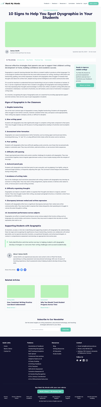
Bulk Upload (32, 354)
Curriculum (71, 3)
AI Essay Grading (33, 361)
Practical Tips (39, 60)
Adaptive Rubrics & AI (35, 359)
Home (5, 346)
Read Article (11, 307)
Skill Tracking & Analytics (36, 351)
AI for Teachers (33, 366)
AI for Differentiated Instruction (38, 379)
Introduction (21, 60)
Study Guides (57, 354)
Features (54, 3)
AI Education (57, 351)
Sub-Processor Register (56, 397)
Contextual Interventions (36, 356)
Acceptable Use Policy (79, 397)
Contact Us (79, 3)
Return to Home (85, 85)
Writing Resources (58, 348)
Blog (54, 346)
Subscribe (65, 329)
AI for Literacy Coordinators (37, 376)
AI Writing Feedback (34, 364)
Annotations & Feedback (36, 346)
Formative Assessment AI (36, 371)
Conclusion (48, 60)
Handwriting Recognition (36, 348)
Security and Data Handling (92, 397)
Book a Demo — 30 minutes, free (50, 391)
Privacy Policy (6, 397)
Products (46, 3)
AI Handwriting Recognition (36, 374)
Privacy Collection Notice (16, 397)
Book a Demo (93, 3)
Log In (85, 3)
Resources (63, 3)
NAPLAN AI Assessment (35, 369)
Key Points (30, 60)
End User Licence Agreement (42, 397)
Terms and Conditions (29, 397)
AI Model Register (67, 397)
